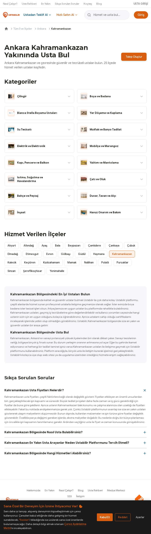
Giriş (141, 15)
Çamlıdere (94, 245)
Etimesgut (32, 254)
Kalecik (12, 262)
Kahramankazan (122, 254)
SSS (69, 496)
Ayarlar (140, 517)
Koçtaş (88, 3)
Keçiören (29, 262)
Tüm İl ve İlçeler (22, 28)
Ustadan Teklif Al (35, 15)
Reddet (122, 517)
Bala (57, 245)
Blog (99, 3)
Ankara (41, 28)
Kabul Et (105, 517)
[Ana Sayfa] (6, 29)
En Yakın (45, 3)
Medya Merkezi (116, 490)
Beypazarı (74, 245)
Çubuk (131, 245)
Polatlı (105, 262)
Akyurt (12, 245)
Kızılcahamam (51, 262)
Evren (49, 254)
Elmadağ (13, 254)
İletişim (80, 496)
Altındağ (29, 245)
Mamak (71, 262)
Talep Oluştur (134, 56)
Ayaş (44, 245)
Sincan (11, 271)
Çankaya (114, 245)
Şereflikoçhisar (32, 271)
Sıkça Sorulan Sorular (67, 3)
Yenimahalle (57, 271)
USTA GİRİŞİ (141, 3)
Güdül (81, 254)
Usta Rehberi (29, 3)
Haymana (98, 254)
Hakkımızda (33, 490)
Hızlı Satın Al (65, 15)
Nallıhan (89, 262)
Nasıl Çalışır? (10, 3)
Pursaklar (122, 262)
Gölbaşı (65, 254)
